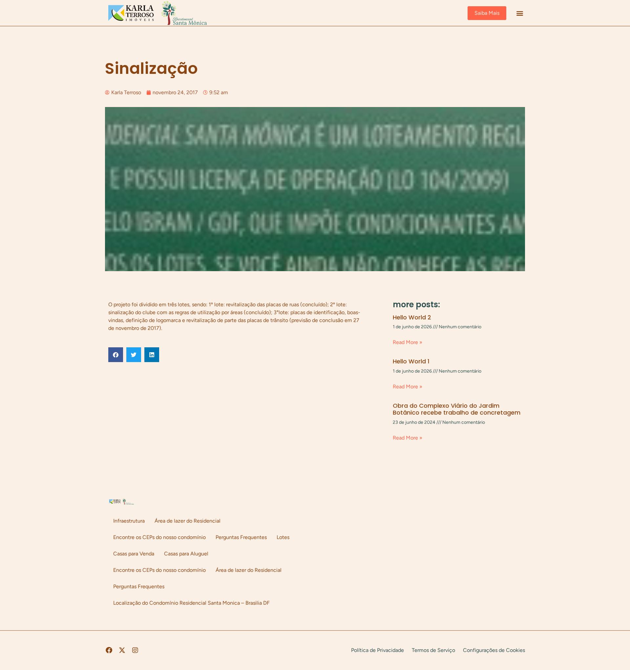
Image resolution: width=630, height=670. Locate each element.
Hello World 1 (411, 361)
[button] (519, 13)
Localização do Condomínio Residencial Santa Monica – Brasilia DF (191, 603)
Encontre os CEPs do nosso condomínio (159, 537)
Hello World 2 (412, 317)
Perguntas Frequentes (241, 537)
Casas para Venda (133, 554)
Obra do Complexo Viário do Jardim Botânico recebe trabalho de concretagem (456, 409)
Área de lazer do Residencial (187, 521)
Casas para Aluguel (186, 554)
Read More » (407, 342)
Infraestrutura (129, 521)
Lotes (283, 537)
